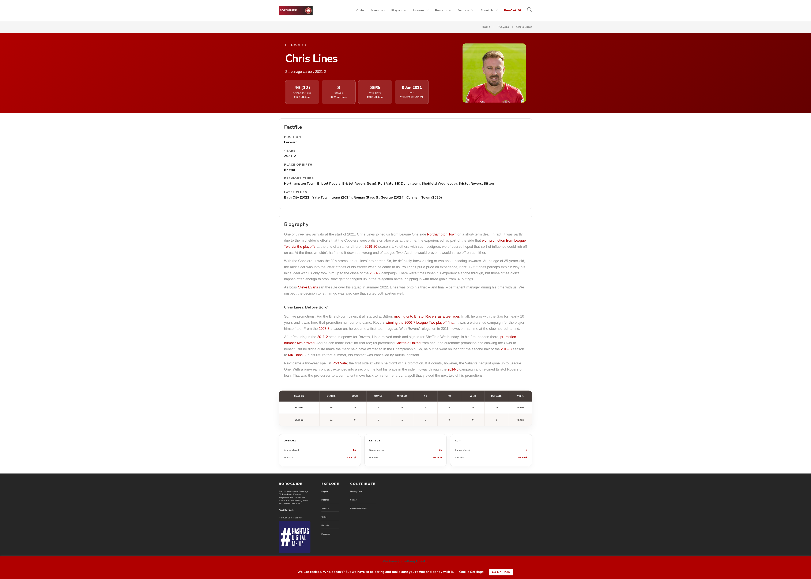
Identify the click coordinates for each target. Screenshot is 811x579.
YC (425, 396)
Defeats (496, 396)
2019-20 (371, 247)
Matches (325, 500)
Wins (473, 396)
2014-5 (453, 369)
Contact (353, 500)
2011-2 (322, 337)
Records (441, 10)
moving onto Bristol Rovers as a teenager (426, 316)
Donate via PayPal (358, 508)
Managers (378, 10)
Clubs (360, 10)
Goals (378, 396)
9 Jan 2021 (412, 88)
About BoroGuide (286, 510)
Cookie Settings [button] (471, 572)
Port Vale (339, 363)
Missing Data (356, 491)
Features (463, 10)
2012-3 (506, 349)
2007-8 (324, 329)
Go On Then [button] (501, 572)
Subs (355, 396)
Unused (402, 396)
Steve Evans (308, 287)
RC (449, 396)
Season (299, 396)
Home (486, 27)
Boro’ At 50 (512, 10)
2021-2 (375, 273)
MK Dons (295, 355)
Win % (520, 396)
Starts (331, 396)
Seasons (418, 10)
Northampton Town (441, 234)
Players (396, 10)
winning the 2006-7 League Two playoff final (420, 323)
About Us (486, 10)
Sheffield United (408, 343)
